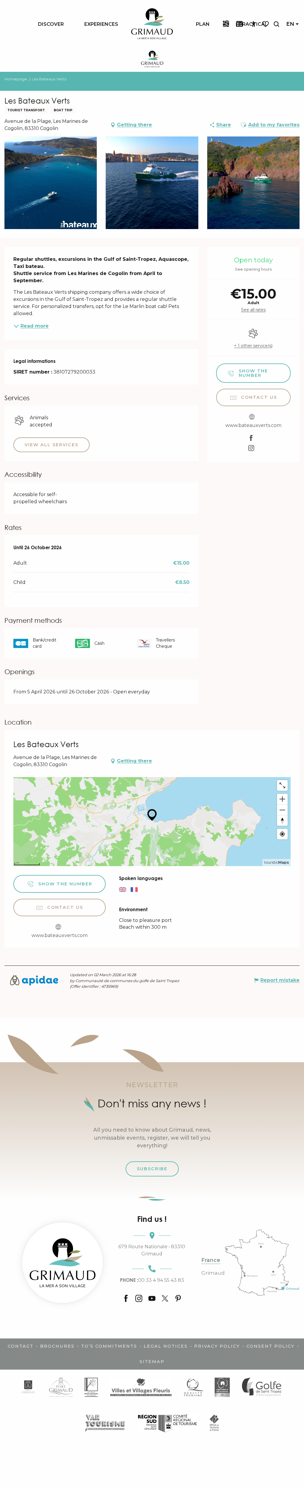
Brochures (57, 1346)
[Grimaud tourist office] (62, 1262)
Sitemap (152, 1361)
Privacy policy (217, 1346)
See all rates (253, 309)
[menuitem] (51, 24)
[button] (276, 24)
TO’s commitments (109, 1346)
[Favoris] (266, 24)
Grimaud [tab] (213, 1273)
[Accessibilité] (253, 24)
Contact (21, 1346)
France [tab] (210, 1260)
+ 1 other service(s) (253, 345)
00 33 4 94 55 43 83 (152, 1280)
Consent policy (270, 1346)
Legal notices (166, 1346)
